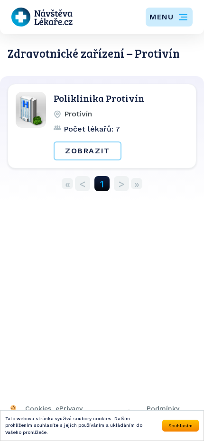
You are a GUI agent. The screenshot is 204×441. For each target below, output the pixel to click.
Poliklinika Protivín (99, 98)
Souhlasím (180, 425)
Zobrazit (87, 150)
